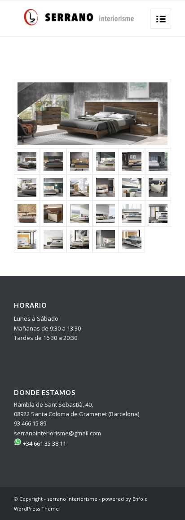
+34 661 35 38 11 (44, 443)
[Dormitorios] (53, 240)
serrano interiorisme (72, 498)
